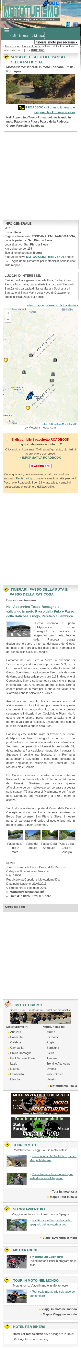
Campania (16, 1047)
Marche (15, 1079)
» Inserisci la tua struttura (62, 305)
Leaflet (44, 423)
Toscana (52, 1058)
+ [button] (8, 313)
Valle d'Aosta (55, 1074)
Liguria (14, 1068)
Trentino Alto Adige (58, 1063)
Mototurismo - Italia (63, 1085)
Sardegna (53, 1047)
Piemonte (53, 1037)
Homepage (12, 46)
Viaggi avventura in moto (60, 1237)
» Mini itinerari (19, 35)
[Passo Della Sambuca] (49, 834)
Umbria (51, 1068)
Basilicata (16, 1037)
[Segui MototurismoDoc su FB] (75, 24)
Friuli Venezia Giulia (22, 1058)
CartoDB (73, 423)
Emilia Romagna (20, 1053)
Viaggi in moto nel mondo (59, 1309)
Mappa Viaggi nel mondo (60, 1314)
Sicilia (50, 1053)
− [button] (8, 319)
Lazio (13, 1063)
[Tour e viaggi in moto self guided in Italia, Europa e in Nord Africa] (40, 1127)
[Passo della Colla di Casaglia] (66, 834)
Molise (51, 1031)
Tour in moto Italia (64, 1191)
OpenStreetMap (58, 423)
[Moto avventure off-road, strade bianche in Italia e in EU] (40, 1103)
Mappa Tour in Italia (63, 1196)
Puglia (50, 1042)
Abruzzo (15, 1031)
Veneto (51, 1079)
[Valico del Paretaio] (32, 834)
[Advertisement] (40, 175)
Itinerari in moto (31, 46)
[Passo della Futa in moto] (15, 834)
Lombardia (17, 1074)
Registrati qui (25, 478)
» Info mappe (35, 305)
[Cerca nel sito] (68, 24)
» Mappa (38, 35)
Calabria (15, 1042)
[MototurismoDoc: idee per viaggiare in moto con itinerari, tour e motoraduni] (31, 8)
